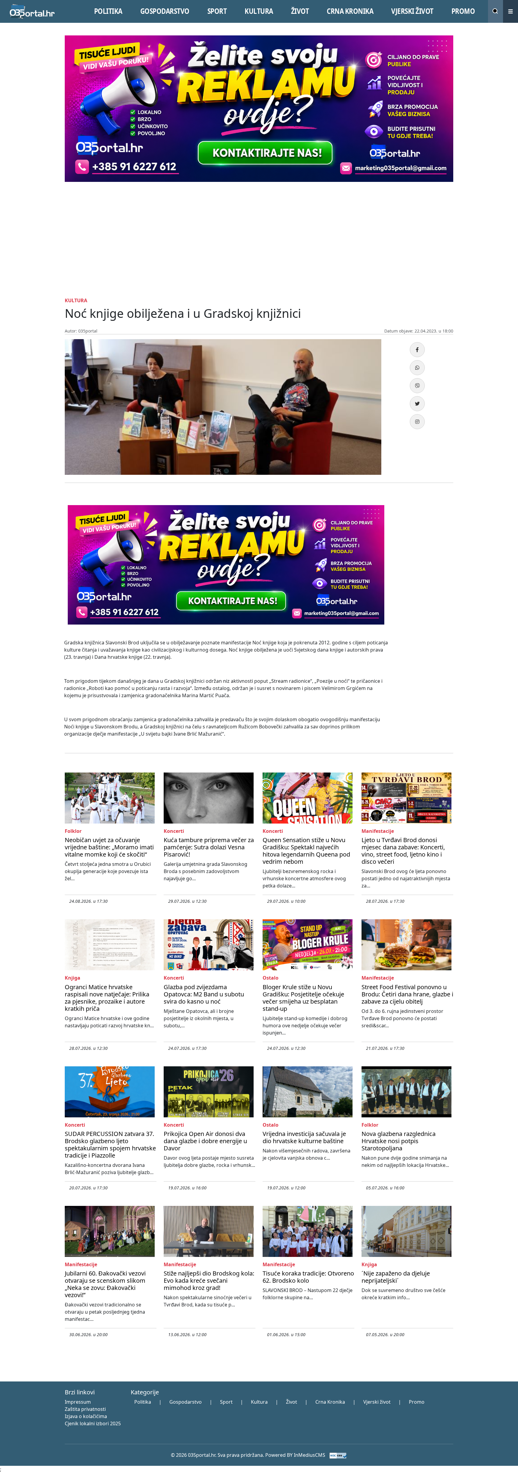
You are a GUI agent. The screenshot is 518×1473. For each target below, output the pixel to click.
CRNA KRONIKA (350, 11)
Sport (226, 1402)
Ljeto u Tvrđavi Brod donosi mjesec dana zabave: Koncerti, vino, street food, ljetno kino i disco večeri (403, 851)
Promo (416, 1402)
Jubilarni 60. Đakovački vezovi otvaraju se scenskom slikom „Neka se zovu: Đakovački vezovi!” (105, 1284)
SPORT (217, 11)
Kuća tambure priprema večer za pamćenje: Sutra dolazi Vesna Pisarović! (209, 847)
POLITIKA (108, 11)
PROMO (463, 11)
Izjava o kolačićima (86, 1416)
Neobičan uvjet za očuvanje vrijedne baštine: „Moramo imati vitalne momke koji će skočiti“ (109, 847)
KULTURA (259, 11)
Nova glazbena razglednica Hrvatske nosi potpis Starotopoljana (399, 1141)
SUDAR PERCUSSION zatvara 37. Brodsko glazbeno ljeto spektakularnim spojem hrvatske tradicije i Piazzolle (110, 1144)
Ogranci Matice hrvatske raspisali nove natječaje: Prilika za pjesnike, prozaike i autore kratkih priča (107, 998)
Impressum (78, 1402)
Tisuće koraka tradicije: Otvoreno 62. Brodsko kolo (308, 1277)
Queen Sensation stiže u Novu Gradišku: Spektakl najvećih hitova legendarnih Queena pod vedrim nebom (306, 851)
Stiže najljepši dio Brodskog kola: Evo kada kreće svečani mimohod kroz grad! (209, 1280)
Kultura (259, 1402)
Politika (142, 1402)
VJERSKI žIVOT (412, 11)
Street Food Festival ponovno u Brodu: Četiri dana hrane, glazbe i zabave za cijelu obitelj (407, 994)
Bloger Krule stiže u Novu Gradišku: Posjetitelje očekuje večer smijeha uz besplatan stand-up (303, 998)
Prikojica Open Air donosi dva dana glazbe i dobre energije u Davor (205, 1141)
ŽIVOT (300, 11)
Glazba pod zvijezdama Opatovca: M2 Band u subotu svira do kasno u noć (204, 994)
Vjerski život (377, 1402)
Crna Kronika (330, 1402)
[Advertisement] (259, 238)
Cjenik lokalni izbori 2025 (93, 1423)
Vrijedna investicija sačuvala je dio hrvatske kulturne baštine (304, 1137)
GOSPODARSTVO (164, 11)
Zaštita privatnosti (85, 1409)
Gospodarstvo (185, 1402)
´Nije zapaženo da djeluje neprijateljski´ (396, 1277)
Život (291, 1402)
